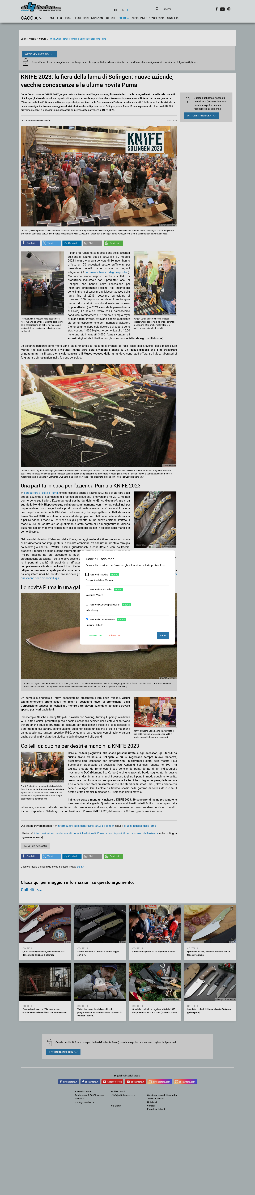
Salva (163, 635)
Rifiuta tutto (115, 635)
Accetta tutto (96, 635)
